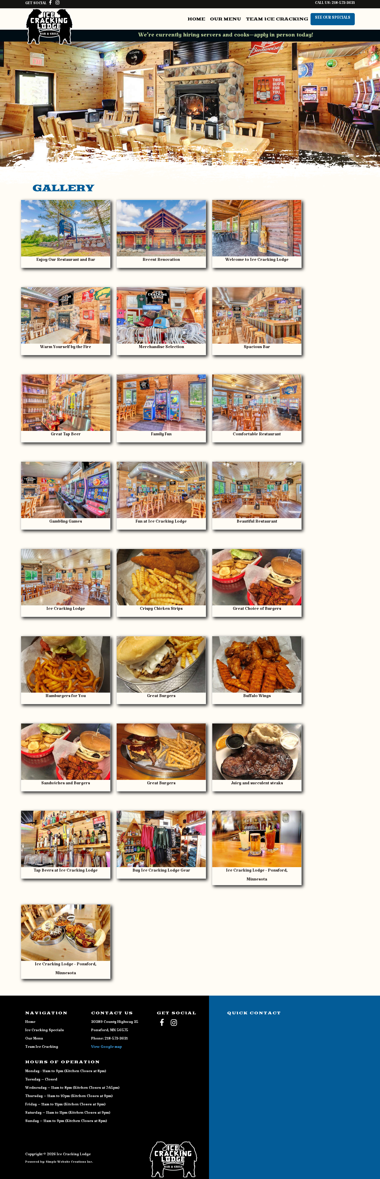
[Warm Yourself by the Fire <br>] (65, 315)
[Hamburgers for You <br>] (65, 664)
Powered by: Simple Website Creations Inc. (59, 1163)
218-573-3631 (343, 4)
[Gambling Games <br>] (65, 490)
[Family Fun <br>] (161, 403)
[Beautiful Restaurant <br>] (256, 490)
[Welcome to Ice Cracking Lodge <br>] (256, 228)
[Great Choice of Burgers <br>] (256, 577)
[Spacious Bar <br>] (256, 315)
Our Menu (225, 19)
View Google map (106, 1048)
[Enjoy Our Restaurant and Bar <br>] (65, 228)
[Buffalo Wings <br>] (256, 664)
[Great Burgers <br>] (161, 664)
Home (196, 19)
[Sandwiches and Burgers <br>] (65, 751)
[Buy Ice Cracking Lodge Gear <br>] (161, 839)
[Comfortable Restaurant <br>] (256, 403)
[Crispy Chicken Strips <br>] (161, 577)
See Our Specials (332, 19)
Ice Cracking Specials (44, 1031)
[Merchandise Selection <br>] (161, 315)
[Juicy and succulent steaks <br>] (256, 751)
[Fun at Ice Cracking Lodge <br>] (161, 490)
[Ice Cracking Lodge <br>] (65, 577)
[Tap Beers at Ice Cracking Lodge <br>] (65, 839)
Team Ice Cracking (277, 19)
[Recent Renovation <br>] (161, 228)
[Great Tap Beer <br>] (65, 403)
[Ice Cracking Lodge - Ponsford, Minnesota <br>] (256, 839)
